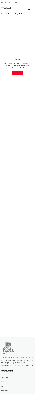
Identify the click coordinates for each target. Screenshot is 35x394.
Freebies (4, 386)
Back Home (17, 73)
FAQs (3, 382)
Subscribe (4, 377)
